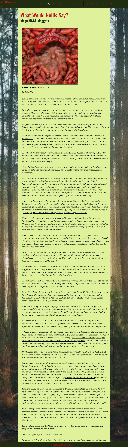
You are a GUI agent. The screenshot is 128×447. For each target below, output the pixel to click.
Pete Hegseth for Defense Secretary (52, 178)
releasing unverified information (80, 377)
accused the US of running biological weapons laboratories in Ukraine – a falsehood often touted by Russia (63, 339)
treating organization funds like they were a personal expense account (55, 212)
